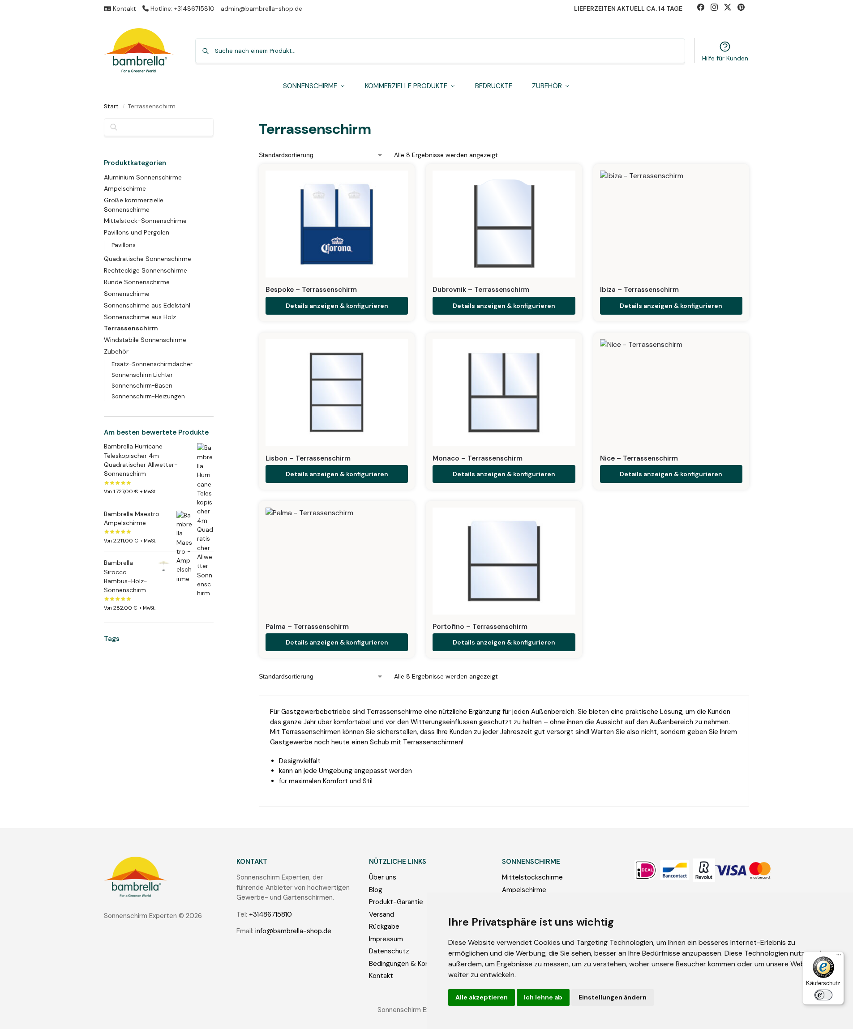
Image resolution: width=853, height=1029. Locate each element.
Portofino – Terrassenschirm (480, 626)
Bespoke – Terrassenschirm (311, 289)
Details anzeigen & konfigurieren (337, 306)
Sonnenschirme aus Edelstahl (147, 305)
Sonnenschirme (127, 294)
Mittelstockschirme (532, 877)
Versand (381, 914)
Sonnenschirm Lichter (142, 375)
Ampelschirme (125, 188)
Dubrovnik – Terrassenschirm (481, 289)
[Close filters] (216, 124)
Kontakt (123, 8)
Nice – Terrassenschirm (639, 458)
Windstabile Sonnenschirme (145, 340)
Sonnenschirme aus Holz (140, 317)
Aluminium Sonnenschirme (143, 177)
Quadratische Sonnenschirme (147, 259)
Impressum (386, 939)
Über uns (382, 877)
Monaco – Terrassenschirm (478, 458)
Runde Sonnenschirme (137, 282)
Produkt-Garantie (396, 901)
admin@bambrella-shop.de (261, 8)
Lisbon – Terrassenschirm (308, 458)
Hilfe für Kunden (725, 58)
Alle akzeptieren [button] (481, 997)
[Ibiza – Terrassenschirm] (671, 224)
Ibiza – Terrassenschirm (639, 289)
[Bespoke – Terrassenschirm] (337, 224)
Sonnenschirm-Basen (141, 385)
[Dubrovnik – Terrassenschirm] (504, 224)
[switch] (823, 995)
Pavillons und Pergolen (136, 232)
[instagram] (717, 8)
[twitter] (730, 8)
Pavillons (123, 245)
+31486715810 (270, 914)
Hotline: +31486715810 (181, 8)
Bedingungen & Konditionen (411, 963)
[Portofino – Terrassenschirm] (504, 561)
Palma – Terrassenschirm (307, 626)
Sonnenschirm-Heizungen (148, 396)
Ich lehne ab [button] (543, 997)
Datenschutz (389, 951)
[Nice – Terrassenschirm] (671, 392)
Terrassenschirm (131, 328)
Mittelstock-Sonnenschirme (145, 221)
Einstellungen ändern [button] (613, 997)
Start (111, 106)
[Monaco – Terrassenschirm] (504, 392)
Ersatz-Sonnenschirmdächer (152, 364)
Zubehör (116, 351)
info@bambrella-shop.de (293, 931)
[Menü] (838, 957)
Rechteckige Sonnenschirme (145, 270)
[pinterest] (743, 8)
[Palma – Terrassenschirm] (337, 561)
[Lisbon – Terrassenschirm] (337, 392)
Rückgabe (384, 926)
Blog (375, 889)
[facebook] (704, 8)
